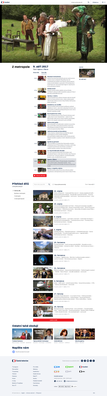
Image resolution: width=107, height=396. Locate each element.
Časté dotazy (36, 383)
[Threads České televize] (94, 361)
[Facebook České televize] (85, 361)
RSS (94, 393)
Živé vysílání (15, 369)
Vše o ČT (14, 385)
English (23, 393)
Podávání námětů (37, 380)
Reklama (35, 369)
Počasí (13, 378)
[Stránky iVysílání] (83, 367)
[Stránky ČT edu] (82, 372)
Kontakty (35, 385)
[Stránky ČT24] (57, 367)
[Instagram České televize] (82, 361)
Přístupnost (38, 393)
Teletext (14, 374)
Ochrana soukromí (30, 393)
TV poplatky (15, 371)
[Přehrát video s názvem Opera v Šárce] (53, 33)
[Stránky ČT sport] (69, 367)
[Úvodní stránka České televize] (20, 361)
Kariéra (35, 378)
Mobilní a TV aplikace (17, 383)
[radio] (21, 190)
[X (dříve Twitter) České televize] (91, 361)
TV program (15, 367)
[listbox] (67, 386)
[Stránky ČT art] (68, 372)
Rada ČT (35, 376)
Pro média (35, 367)
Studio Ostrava (36, 374)
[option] (61, 386)
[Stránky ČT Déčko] (56, 372)
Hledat (88, 2)
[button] (53, 34)
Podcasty (14, 376)
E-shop (14, 380)
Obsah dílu (36, 72)
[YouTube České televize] (88, 361)
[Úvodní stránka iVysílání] (6, 2)
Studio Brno (36, 371)
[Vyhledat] (49, 184)
